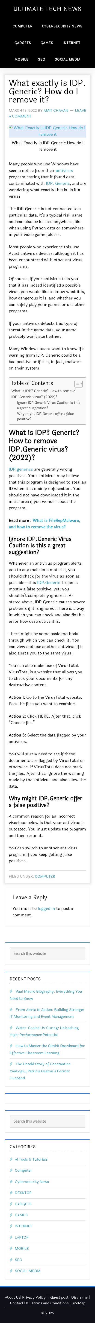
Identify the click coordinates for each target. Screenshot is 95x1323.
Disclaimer (80, 1297)
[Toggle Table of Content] (76, 384)
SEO (18, 1260)
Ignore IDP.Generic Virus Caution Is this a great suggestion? (48, 405)
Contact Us (19, 1303)
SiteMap (78, 1303)
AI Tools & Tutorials (31, 1159)
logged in (46, 908)
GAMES (21, 1215)
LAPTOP (22, 1237)
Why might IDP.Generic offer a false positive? (45, 416)
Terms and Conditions (50, 1303)
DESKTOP (23, 1193)
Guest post (59, 1297)
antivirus (64, 170)
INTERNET (23, 1226)
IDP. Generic (58, 183)
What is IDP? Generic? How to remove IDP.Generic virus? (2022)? (43, 394)
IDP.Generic (48, 582)
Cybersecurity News (32, 1182)
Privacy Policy (34, 1297)
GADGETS (23, 1204)
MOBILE (22, 1248)
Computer (45, 876)
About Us (12, 1297)
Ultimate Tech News (47, 9)
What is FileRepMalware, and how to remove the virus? (44, 523)
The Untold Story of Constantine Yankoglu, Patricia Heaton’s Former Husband (40, 1071)
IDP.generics (21, 469)
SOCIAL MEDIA (27, 1271)
